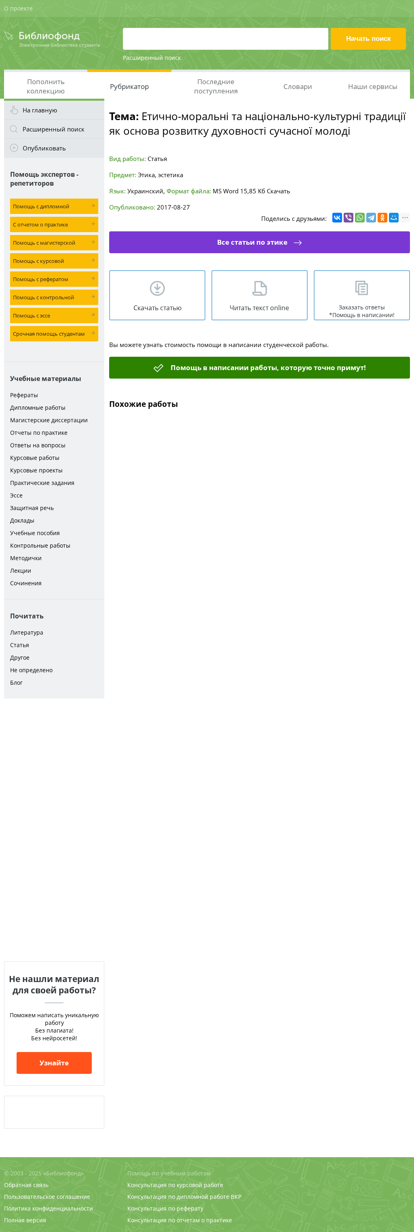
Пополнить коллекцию (46, 86)
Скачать (278, 191)
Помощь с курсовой (38, 261)
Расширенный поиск (152, 57)
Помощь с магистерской (44, 242)
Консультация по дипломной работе (178, 1196)
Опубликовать (44, 148)
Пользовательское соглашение (47, 1196)
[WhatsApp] (360, 217)
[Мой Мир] (394, 217)
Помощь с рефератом (40, 279)
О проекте (18, 8)
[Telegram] (371, 217)
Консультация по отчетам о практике (179, 1220)
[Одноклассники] (382, 217)
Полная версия (25, 1220)
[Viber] (348, 217)
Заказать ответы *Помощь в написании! (362, 311)
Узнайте (54, 1062)
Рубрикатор (129, 86)
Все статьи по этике (252, 242)
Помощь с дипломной (41, 206)
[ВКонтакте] (337, 217)
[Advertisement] (54, 830)
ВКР (236, 1196)
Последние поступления (216, 86)
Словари (297, 86)
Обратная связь (26, 1185)
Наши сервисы (372, 86)
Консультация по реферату (165, 1208)
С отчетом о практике (40, 224)
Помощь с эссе (31, 315)
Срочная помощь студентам (49, 333)
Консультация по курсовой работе (175, 1185)
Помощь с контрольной (43, 297)
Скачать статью (157, 307)
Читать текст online (259, 307)
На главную (40, 110)
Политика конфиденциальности (48, 1208)
